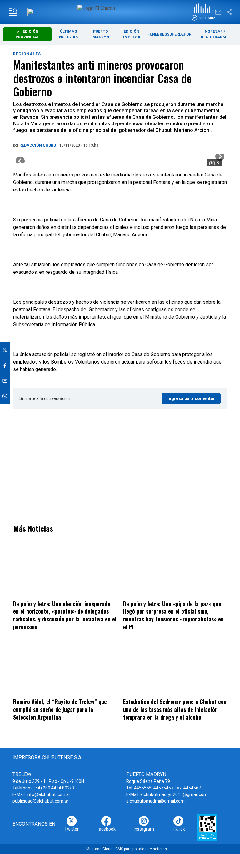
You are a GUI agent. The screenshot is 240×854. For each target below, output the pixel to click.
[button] (203, 12)
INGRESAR (213, 31)
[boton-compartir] (229, 12)
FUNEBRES (157, 34)
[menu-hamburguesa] (13, 12)
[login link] (31, 12)
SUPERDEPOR (179, 34)
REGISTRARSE (214, 37)
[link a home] (120, 12)
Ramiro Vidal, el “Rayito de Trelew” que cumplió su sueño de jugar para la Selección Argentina (60, 709)
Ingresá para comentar (191, 398)
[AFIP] (207, 827)
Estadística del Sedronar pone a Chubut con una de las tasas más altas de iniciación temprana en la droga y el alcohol (175, 709)
